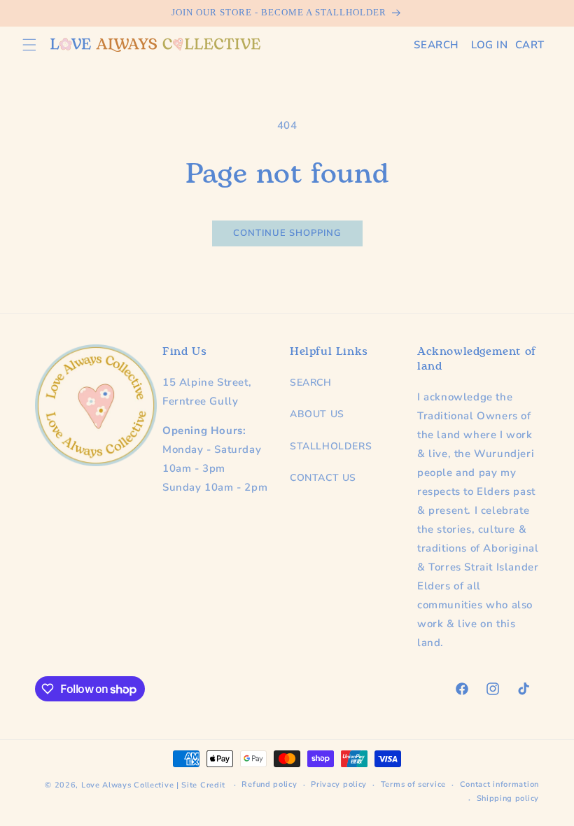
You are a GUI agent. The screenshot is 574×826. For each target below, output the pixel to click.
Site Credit (203, 785)
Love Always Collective (127, 785)
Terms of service (413, 784)
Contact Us (323, 477)
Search (311, 382)
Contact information (499, 784)
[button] (29, 44)
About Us (317, 414)
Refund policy (269, 784)
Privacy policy (339, 784)
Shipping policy (508, 798)
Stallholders (331, 446)
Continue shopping (287, 233)
